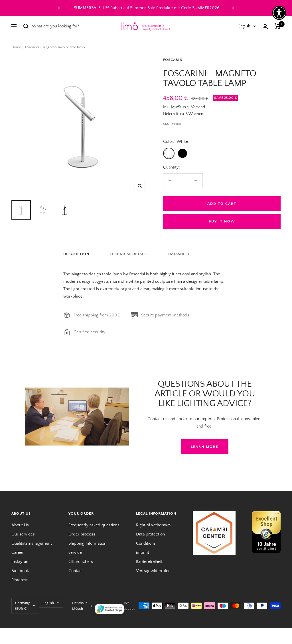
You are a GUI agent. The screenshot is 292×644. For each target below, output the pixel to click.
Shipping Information (87, 543)
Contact (75, 570)
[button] (279, 13)
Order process (81, 534)
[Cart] (278, 26)
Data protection (150, 534)
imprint (142, 552)
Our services (23, 534)
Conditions (146, 543)
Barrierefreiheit (149, 561)
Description (76, 254)
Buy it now (222, 221)
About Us (20, 525)
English (244, 26)
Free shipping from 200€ (97, 315)
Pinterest (19, 579)
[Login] (265, 26)
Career (17, 552)
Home (16, 47)
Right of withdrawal (154, 525)
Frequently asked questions (93, 525)
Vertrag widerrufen (153, 570)
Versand (198, 107)
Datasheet (179, 254)
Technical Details (129, 254)
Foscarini (173, 60)
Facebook (20, 570)
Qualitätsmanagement (31, 543)
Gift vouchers (80, 561)
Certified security (90, 332)
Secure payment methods (165, 315)
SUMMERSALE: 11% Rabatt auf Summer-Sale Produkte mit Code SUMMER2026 (146, 7)
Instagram (20, 561)
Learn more (204, 447)
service (75, 552)
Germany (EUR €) (22, 606)
